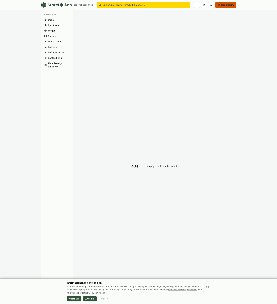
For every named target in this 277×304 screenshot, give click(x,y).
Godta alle (74, 299)
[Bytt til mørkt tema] (197, 5)
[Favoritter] (211, 5)
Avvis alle (89, 299)
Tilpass (104, 299)
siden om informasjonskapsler (182, 289)
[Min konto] (204, 5)
